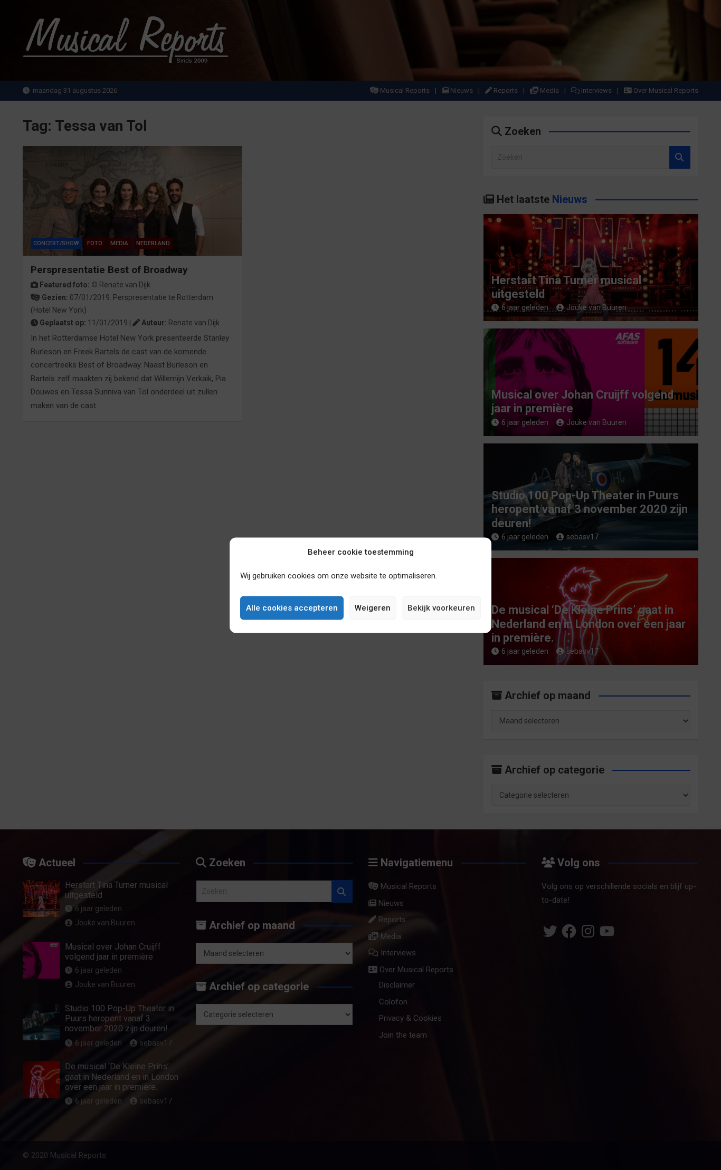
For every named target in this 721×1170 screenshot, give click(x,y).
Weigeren (373, 608)
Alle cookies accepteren (292, 608)
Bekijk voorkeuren (441, 608)
